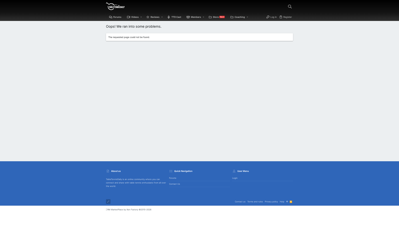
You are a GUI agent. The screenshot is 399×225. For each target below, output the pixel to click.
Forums (172, 178)
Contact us (174, 184)
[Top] (287, 201)
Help (282, 201)
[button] (141, 17)
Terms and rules (255, 201)
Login (235, 178)
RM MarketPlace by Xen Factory (129, 209)
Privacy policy (271, 201)
